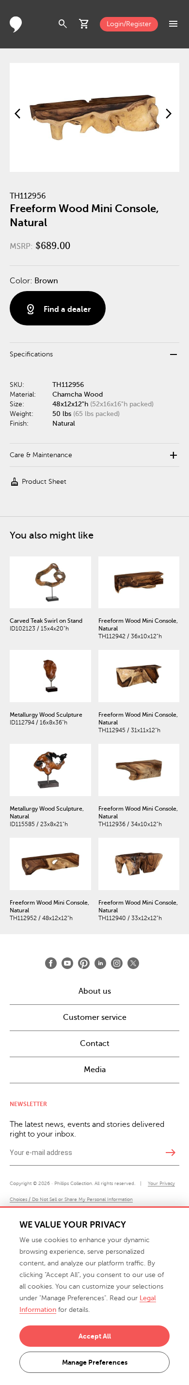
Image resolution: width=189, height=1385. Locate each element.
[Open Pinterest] (84, 963)
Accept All (95, 1336)
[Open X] (133, 963)
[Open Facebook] (51, 963)
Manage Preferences (94, 1362)
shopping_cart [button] (84, 24)
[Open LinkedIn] (100, 963)
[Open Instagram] (117, 963)
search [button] (63, 24)
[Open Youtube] (67, 963)
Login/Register (129, 24)
